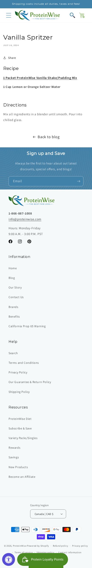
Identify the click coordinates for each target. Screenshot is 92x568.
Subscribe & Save (20, 428)
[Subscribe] (78, 181)
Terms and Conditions (24, 363)
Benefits (14, 316)
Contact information (69, 552)
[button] (8, 15)
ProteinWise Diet (20, 419)
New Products (18, 467)
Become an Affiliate (22, 477)
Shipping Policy (19, 392)
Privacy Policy (18, 372)
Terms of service (24, 552)
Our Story (15, 287)
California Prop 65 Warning (27, 326)
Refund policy (60, 545)
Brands (13, 307)
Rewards (14, 448)
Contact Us (16, 297)
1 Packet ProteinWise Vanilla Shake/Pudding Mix (40, 78)
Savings (14, 457)
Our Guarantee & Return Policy (30, 382)
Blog (12, 278)
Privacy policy (80, 545)
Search (13, 353)
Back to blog (48, 136)
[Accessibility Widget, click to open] (8, 559)
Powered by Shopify (38, 545)
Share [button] (12, 58)
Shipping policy (45, 552)
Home (13, 268)
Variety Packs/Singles (23, 438)
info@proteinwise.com (25, 219)
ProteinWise (20, 545)
